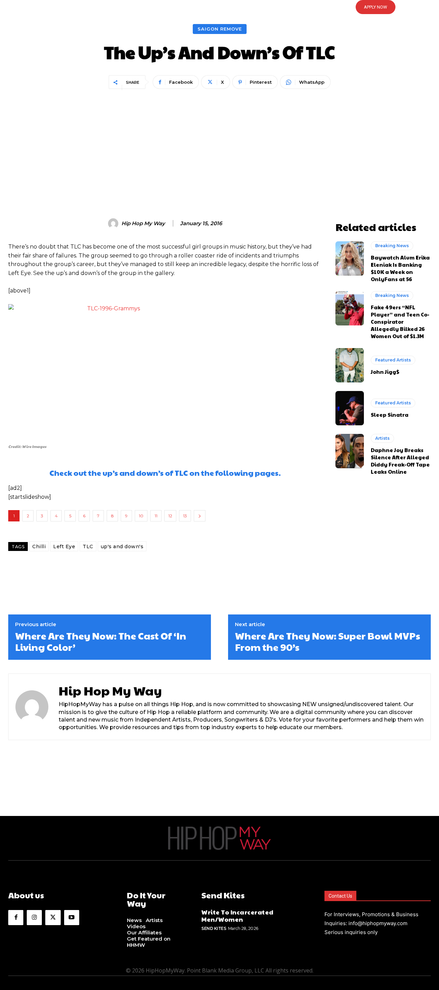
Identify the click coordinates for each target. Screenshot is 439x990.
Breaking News (392, 245)
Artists (382, 438)
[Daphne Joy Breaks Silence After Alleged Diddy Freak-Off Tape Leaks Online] (349, 451)
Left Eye (64, 546)
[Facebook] (15, 917)
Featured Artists (393, 359)
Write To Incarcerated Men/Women (237, 916)
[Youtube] (71, 917)
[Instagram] (34, 917)
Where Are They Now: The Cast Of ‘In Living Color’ (100, 641)
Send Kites (213, 928)
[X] (52, 917)
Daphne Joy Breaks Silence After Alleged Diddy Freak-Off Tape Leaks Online (400, 460)
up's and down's (122, 546)
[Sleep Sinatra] (349, 408)
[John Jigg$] (349, 365)
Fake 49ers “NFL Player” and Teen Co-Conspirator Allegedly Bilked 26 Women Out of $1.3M (400, 321)
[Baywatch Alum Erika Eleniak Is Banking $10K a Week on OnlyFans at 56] (349, 258)
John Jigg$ (385, 371)
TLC (88, 546)
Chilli (39, 546)
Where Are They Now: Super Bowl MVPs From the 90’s (327, 641)
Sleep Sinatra (389, 414)
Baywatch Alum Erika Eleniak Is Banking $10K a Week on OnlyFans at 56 (400, 268)
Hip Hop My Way (143, 223)
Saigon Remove (220, 29)
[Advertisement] (219, 143)
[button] (219, 7)
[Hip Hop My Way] (114, 223)
